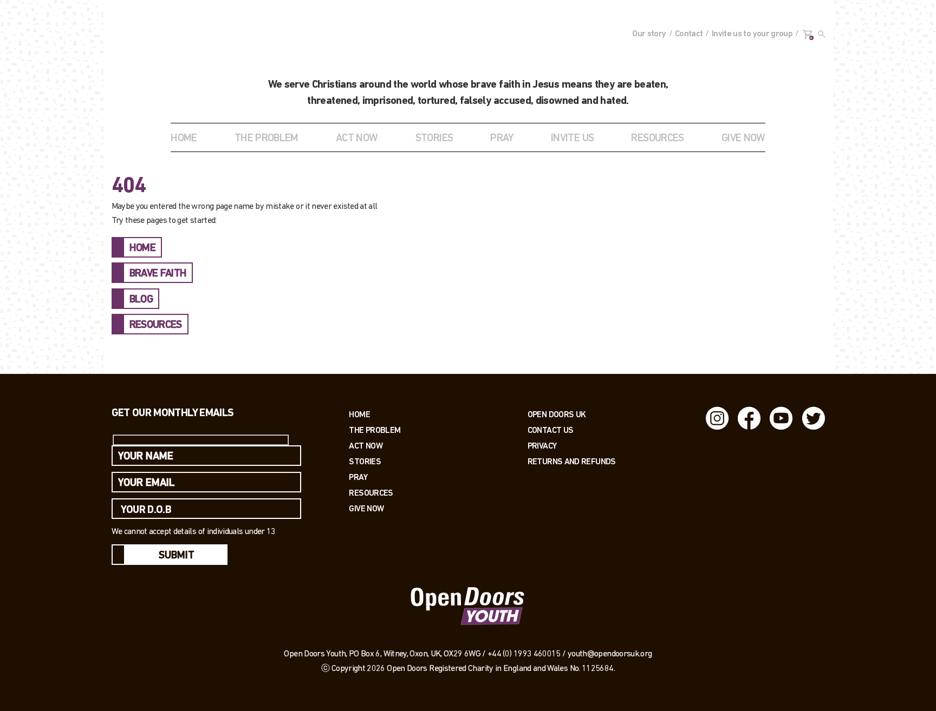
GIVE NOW (743, 138)
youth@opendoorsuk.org (610, 654)
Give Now (366, 508)
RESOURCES (657, 138)
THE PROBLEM (266, 138)
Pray (501, 138)
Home (184, 138)
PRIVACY (542, 445)
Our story (649, 34)
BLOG (141, 299)
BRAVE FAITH (158, 273)
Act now (365, 445)
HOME (142, 248)
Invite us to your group (752, 34)
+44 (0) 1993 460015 (524, 654)
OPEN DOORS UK (557, 414)
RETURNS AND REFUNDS (572, 461)
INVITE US (572, 138)
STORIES (434, 138)
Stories (365, 461)
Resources (371, 492)
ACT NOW (357, 138)
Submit (176, 555)
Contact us (551, 429)
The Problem (374, 429)
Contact (689, 34)
